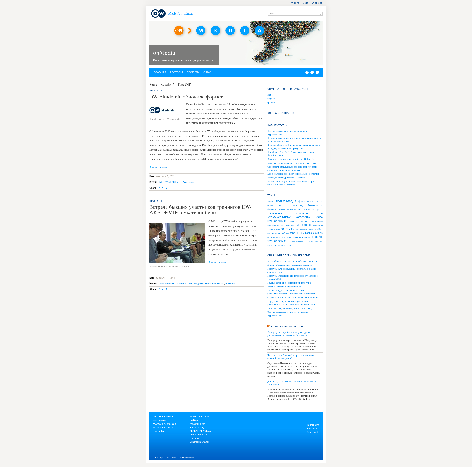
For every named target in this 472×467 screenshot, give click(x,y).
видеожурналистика (308, 229)
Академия (188, 182)
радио (308, 233)
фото (301, 201)
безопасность (315, 205)
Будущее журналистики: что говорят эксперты (291, 162)
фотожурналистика (298, 236)
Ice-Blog (194, 420)
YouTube (304, 221)
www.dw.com (159, 420)
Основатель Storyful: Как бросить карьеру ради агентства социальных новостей (292, 168)
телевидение (316, 241)
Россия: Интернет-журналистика (284, 286)
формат (281, 209)
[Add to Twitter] (162, 188)
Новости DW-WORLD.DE (287, 326)
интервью (304, 225)
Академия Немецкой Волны (208, 283)
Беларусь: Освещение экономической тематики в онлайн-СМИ (292, 277)
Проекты (193, 72)
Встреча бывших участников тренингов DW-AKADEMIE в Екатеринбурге (200, 209)
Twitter (319, 201)
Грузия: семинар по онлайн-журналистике (289, 282)
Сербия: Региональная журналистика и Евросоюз (292, 297)
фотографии (317, 221)
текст (292, 233)
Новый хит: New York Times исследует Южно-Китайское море (291, 153)
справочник (273, 225)
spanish (271, 102)
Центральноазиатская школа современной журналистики (289, 132)
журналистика (277, 220)
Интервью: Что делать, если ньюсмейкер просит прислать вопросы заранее (292, 183)
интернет (317, 209)
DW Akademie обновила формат (186, 96)
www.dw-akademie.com (164, 424)
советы (286, 228)
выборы (285, 233)
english (271, 98)
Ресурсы (176, 72)
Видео (319, 217)
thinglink (300, 233)
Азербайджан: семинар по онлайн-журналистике (292, 261)
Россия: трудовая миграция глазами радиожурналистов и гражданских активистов (291, 292)
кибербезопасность (279, 245)
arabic (270, 94)
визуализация (273, 233)
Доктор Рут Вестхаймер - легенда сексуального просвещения (292, 383)
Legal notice (313, 425)
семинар (230, 283)
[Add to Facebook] (306, 73)
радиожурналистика (276, 237)
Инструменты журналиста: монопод (286, 177)
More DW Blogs (313, 3)
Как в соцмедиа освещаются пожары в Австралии (293, 173)
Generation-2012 (198, 434)
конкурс (293, 221)
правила (310, 201)
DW (160, 182)
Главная (160, 72)
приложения (297, 241)
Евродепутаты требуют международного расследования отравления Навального (288, 334)
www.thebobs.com (162, 431)
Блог (320, 229)
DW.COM (294, 3)
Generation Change (199, 442)
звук (302, 205)
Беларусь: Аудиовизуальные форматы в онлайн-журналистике (292, 270)
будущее (272, 209)
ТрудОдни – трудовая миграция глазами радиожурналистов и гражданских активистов (291, 303)
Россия (294, 229)
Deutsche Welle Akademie (172, 283)
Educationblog (197, 427)
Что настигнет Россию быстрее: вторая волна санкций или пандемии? (291, 357)
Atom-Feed (312, 432)
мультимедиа (286, 201)
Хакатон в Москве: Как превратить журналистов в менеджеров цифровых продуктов (293, 146)
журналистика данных (298, 209)
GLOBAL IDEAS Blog (200, 431)
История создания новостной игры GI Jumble (290, 159)
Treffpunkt (194, 438)
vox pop (283, 205)
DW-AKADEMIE (172, 182)
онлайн (271, 205)
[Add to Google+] (167, 188)
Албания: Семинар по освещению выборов (289, 264)
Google (294, 205)
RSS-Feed (312, 428)
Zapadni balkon (197, 424)
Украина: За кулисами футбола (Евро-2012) (289, 308)
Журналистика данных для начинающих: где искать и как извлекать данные (295, 139)
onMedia (164, 52)
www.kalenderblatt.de (163, 427)
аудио (270, 201)
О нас (207, 72)
